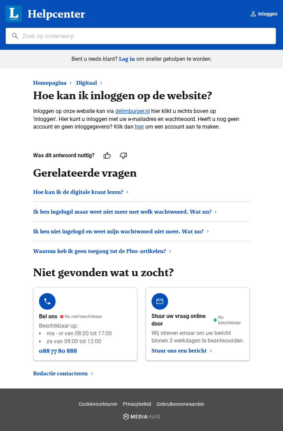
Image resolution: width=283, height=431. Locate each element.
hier (139, 126)
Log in (127, 59)
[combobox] (141, 36)
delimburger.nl (132, 111)
